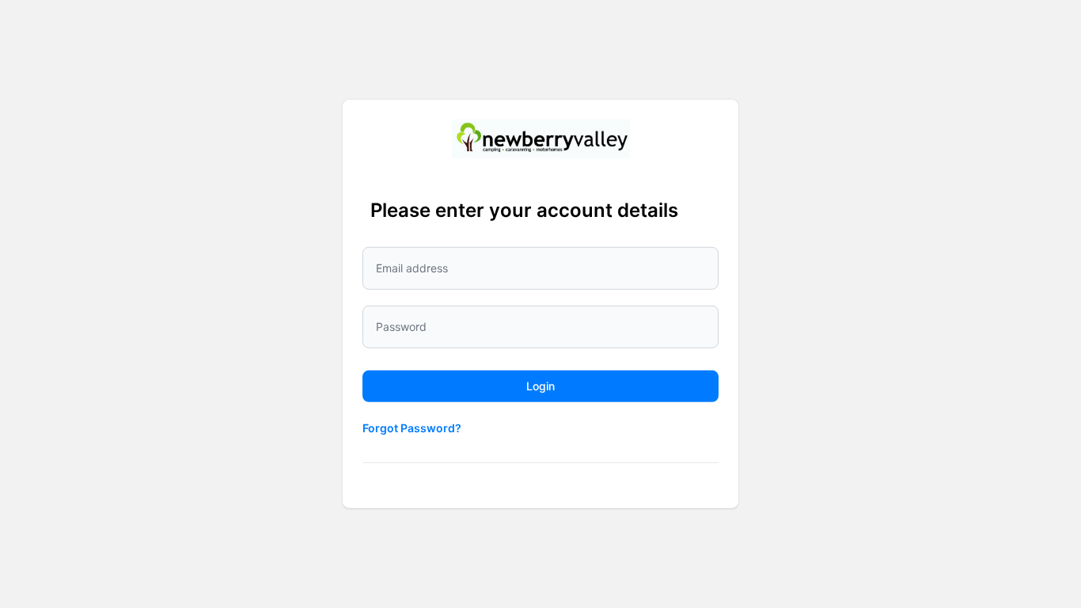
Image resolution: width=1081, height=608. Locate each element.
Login (540, 386)
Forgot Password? (411, 428)
